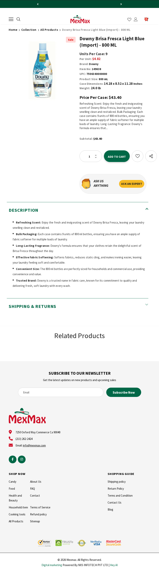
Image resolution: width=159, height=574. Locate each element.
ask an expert (131, 184)
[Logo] (80, 19)
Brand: (84, 64)
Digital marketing (51, 565)
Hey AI (114, 565)
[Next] (121, 4)
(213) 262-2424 (24, 439)
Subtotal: (86, 139)
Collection (28, 30)
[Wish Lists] (137, 156)
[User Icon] (136, 19)
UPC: (83, 74)
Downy (94, 64)
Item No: (85, 69)
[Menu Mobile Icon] (11, 19)
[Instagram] (22, 459)
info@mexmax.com (34, 445)
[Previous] (38, 4)
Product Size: (89, 79)
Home (13, 30)
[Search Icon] (18, 19)
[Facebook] (12, 459)
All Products (49, 30)
